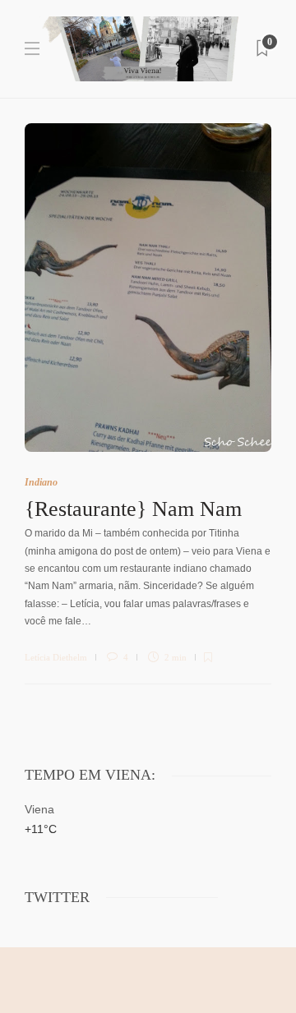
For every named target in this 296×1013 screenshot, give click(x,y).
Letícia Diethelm (56, 657)
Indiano (41, 482)
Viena (39, 809)
